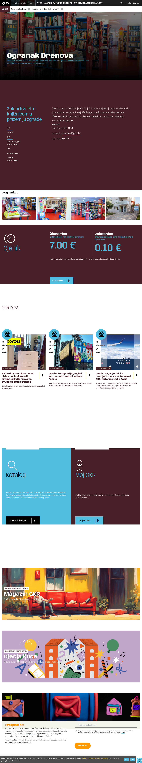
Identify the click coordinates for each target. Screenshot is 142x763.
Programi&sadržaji (39, 9)
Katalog (128, 3)
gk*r (5, 3)
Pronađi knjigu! (18, 521)
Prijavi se (82, 746)
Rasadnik (57, 3)
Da (126, 759)
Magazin (48, 3)
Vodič (39, 3)
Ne (133, 759)
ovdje (123, 732)
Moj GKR (136, 3)
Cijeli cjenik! (57, 281)
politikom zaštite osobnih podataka (94, 758)
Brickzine (67, 3)
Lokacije (56, 9)
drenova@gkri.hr (71, 133)
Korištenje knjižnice (18, 9)
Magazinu (30, 733)
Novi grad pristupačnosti (90, 3)
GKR (75, 3)
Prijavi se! (84, 521)
